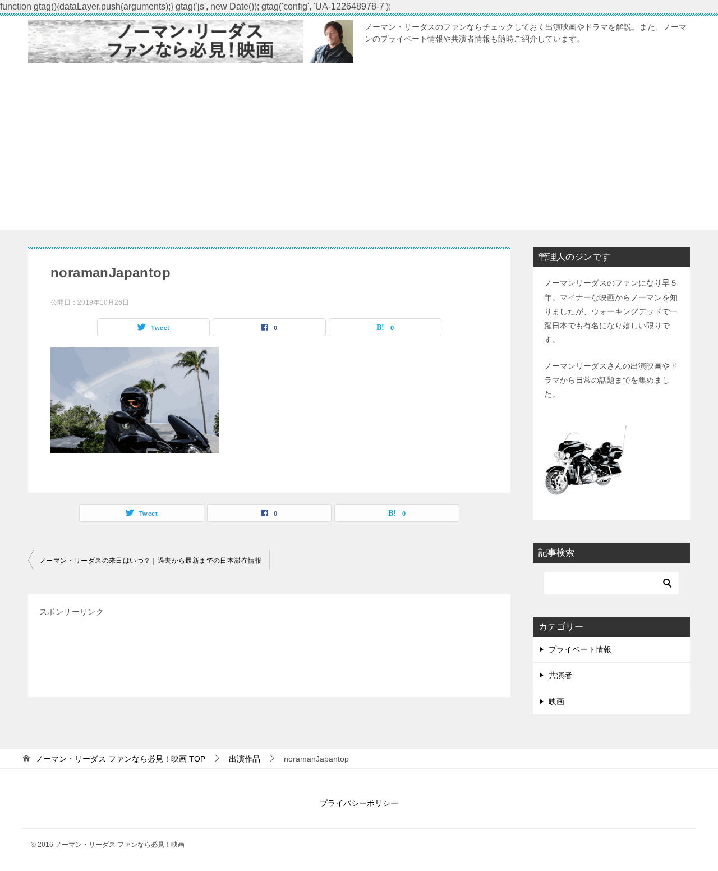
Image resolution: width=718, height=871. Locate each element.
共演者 (560, 675)
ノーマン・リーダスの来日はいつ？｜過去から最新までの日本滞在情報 (150, 561)
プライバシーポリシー (359, 803)
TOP (120, 758)
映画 (556, 701)
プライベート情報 (580, 649)
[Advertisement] (359, 151)
